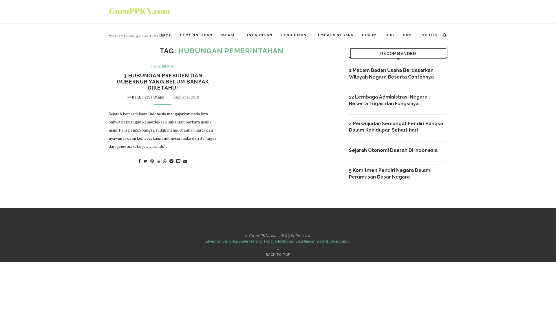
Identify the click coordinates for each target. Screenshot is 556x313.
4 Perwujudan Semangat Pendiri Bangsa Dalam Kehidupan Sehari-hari (396, 127)
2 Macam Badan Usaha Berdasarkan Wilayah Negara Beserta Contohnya (391, 73)
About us (213, 241)
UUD (389, 35)
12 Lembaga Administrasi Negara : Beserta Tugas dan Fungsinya (389, 100)
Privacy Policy (262, 241)
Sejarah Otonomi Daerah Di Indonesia (393, 150)
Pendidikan (294, 35)
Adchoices (285, 241)
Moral (228, 35)
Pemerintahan (196, 35)
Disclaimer (305, 241)
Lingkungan (258, 35)
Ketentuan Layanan (334, 241)
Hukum (369, 35)
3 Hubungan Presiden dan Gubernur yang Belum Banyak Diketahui (163, 81)
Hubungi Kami (235, 241)
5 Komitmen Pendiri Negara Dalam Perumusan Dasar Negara (389, 173)
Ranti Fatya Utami (148, 97)
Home (165, 35)
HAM (407, 35)
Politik (428, 35)
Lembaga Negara (334, 35)
